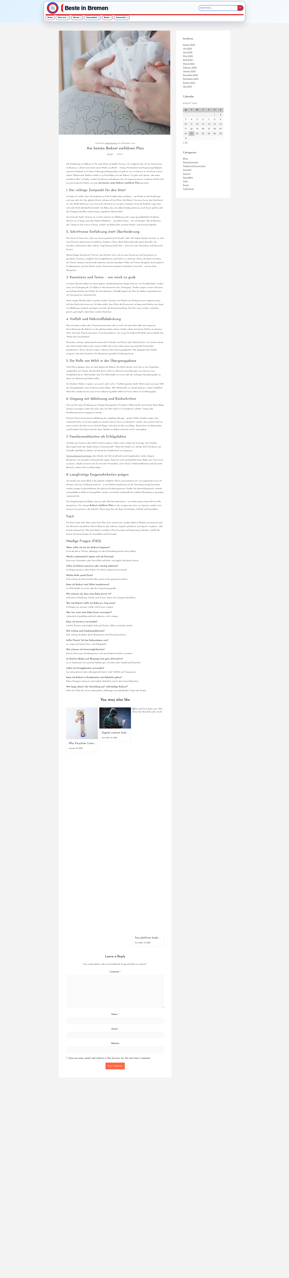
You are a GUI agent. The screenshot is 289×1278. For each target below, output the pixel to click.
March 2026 (189, 64)
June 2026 (188, 52)
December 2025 (190, 75)
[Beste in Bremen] (53, 8)
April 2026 (188, 60)
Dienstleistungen (190, 162)
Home (50, 17)
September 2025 (191, 79)
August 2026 (189, 45)
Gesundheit (91, 17)
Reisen (76, 17)
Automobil (121, 17)
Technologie (188, 189)
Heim (185, 181)
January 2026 (189, 71)
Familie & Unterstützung (194, 166)
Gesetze (186, 174)
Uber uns (62, 17)
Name (115, 1014)
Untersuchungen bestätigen (79, 456)
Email (115, 1029)
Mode (106, 17)
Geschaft (187, 170)
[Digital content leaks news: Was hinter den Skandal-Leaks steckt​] (115, 718)
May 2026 (188, 56)
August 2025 (189, 83)
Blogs (110, 154)
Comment (115, 972)
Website (115, 1043)
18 (192, 129)
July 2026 (187, 48)
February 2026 (190, 67)
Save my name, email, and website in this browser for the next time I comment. (110, 1058)
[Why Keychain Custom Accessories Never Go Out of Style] (82, 723)
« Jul (185, 142)
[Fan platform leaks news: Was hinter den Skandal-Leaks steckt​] (148, 820)
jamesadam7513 (111, 143)
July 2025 (187, 86)
